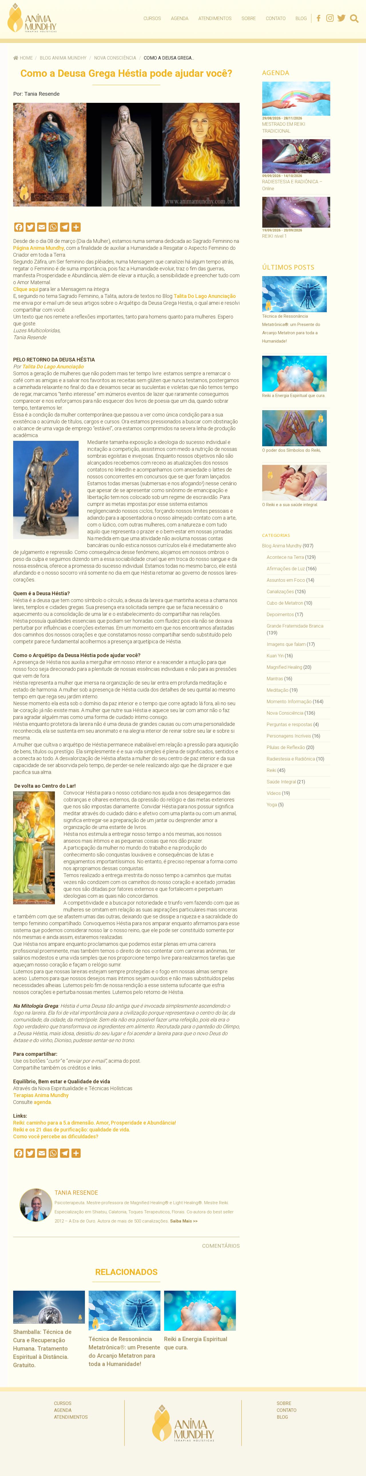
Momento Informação (289, 701)
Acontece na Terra (285, 557)
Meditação (278, 690)
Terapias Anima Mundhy (41, 1095)
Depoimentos (280, 614)
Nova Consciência (115, 58)
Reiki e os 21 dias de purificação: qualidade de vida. (71, 1130)
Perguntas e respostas (289, 724)
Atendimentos (215, 18)
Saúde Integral (281, 782)
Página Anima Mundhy (38, 248)
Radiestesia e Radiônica (291, 759)
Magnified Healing (284, 667)
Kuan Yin (275, 656)
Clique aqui (25, 289)
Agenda (179, 18)
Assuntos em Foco (286, 580)
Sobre (249, 18)
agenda (42, 1102)
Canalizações (280, 591)
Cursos (152, 18)
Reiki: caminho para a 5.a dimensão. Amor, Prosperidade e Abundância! (94, 1123)
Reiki (271, 770)
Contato (276, 18)
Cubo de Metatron (285, 603)
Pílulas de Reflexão (286, 747)
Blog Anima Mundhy (63, 58)
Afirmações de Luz (286, 568)
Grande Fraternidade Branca (295, 626)
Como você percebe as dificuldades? (55, 1136)
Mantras (275, 678)
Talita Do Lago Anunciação (205, 296)
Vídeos (274, 793)
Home (26, 58)
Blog (301, 18)
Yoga (272, 804)
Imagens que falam (286, 644)
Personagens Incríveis (289, 736)
